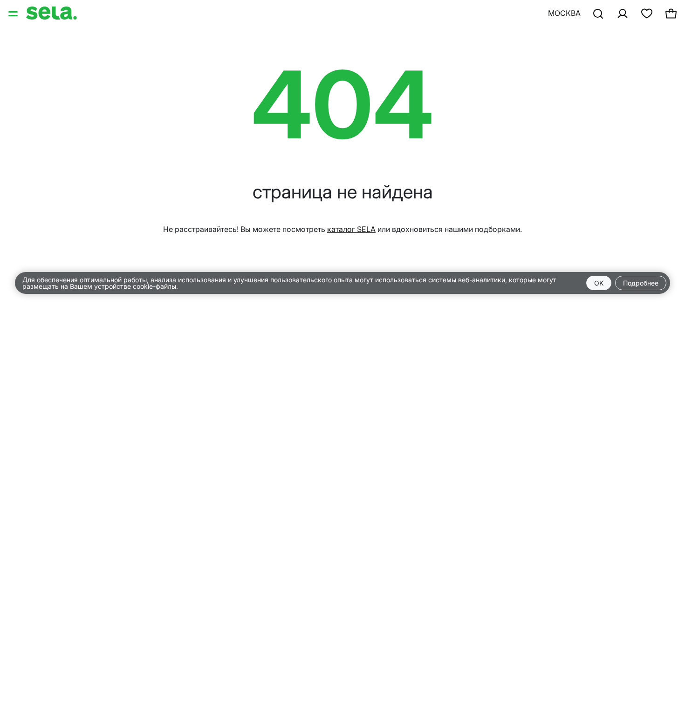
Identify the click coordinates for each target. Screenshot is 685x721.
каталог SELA (351, 229)
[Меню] (14, 13)
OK (598, 283)
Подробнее (640, 283)
